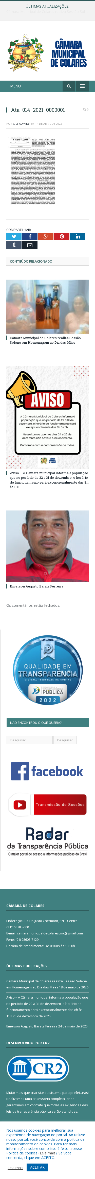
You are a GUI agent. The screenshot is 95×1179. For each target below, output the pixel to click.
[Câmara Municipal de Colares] (47, 51)
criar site (37, 1092)
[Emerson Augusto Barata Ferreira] (47, 546)
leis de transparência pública (28, 1111)
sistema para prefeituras (68, 1092)
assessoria (41, 1098)
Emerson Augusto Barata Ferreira (36, 586)
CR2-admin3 (21, 123)
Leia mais (47, 1153)
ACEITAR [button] (37, 1167)
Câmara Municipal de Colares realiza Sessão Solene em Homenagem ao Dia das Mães (45, 340)
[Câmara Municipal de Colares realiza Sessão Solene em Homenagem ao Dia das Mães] (47, 307)
